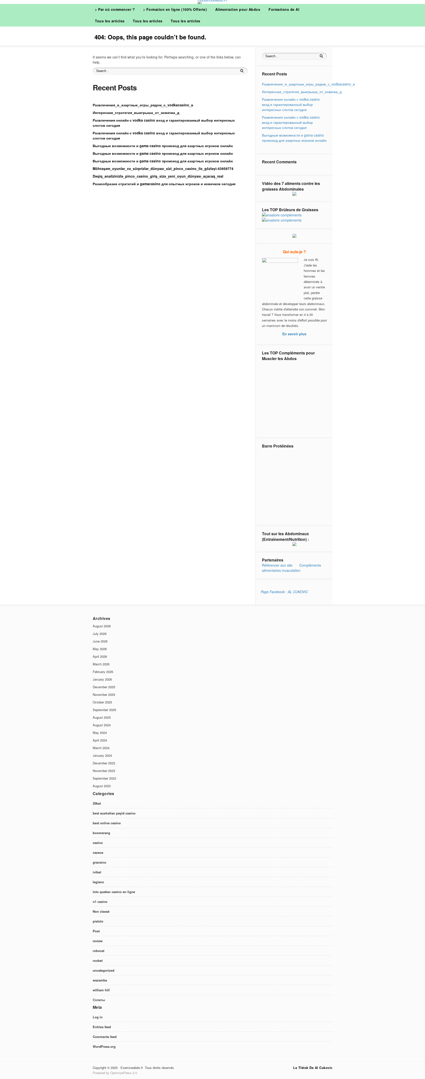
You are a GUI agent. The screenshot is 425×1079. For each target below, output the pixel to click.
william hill (101, 990)
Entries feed (102, 1026)
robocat (98, 950)
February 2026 (103, 671)
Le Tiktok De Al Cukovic (313, 1067)
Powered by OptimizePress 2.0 (115, 1072)
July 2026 (99, 633)
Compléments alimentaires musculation (291, 568)
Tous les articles (110, 20)
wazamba (100, 980)
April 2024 (100, 740)
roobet (98, 960)
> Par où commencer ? (115, 9)
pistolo (98, 921)
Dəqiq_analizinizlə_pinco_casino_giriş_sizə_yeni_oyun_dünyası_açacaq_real (158, 176)
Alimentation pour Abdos (237, 9)
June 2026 (100, 641)
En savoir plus (294, 333)
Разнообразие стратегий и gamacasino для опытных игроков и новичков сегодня (164, 183)
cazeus (98, 852)
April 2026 (100, 656)
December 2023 (104, 763)
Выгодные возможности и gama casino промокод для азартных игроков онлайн (163, 145)
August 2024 (102, 725)
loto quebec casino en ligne (114, 891)
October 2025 (102, 702)
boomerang (101, 832)
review (98, 941)
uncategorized (103, 970)
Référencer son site (277, 565)
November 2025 (104, 694)
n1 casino (100, 901)
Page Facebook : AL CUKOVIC (284, 591)
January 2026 (102, 679)
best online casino (107, 823)
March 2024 (101, 747)
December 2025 (104, 687)
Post (96, 931)
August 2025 (102, 717)
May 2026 (100, 648)
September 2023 (104, 778)
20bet (97, 803)
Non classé (101, 911)
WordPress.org (104, 1046)
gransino (99, 862)
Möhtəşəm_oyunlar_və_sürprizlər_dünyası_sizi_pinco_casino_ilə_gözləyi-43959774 (163, 168)
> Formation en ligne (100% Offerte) (175, 9)
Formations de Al (284, 9)
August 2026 (102, 626)
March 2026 (101, 664)
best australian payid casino (114, 813)
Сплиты (99, 999)
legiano (98, 882)
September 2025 (104, 709)
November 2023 (104, 770)
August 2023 (102, 786)
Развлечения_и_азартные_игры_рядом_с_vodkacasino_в (143, 104)
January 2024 (102, 755)
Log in (98, 1017)
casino (98, 842)
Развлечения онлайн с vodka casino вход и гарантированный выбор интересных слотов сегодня (291, 104)
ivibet (97, 872)
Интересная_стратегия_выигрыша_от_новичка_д (136, 112)
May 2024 (100, 732)
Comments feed (105, 1036)
